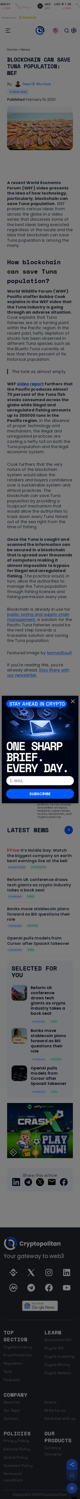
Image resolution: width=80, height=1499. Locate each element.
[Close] (73, 701)
